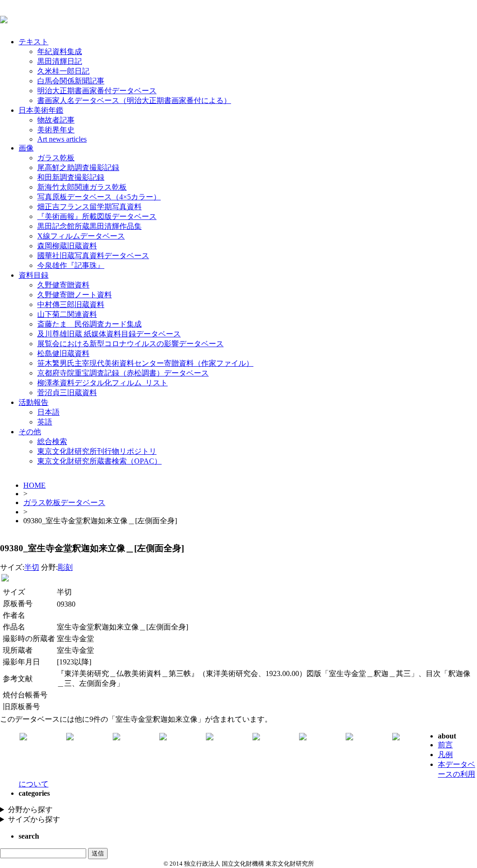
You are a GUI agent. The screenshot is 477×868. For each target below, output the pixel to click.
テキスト (33, 42)
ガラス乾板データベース (64, 502)
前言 (445, 745)
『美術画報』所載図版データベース (97, 216)
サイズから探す (34, 819)
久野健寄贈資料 (63, 285)
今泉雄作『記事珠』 (70, 265)
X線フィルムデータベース (81, 236)
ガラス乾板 (56, 158)
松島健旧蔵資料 (63, 353)
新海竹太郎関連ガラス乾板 (82, 187)
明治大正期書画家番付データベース (97, 91)
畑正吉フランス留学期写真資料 (89, 207)
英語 (44, 422)
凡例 (445, 755)
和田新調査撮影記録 (70, 177)
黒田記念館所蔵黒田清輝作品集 (89, 226)
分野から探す (30, 809)
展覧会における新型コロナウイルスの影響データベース (130, 344)
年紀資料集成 (59, 51)
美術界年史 (56, 130)
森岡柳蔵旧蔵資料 (67, 246)
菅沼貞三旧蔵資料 (67, 392)
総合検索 (52, 441)
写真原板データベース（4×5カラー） (99, 197)
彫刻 (65, 567)
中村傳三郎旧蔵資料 (70, 304)
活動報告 (33, 402)
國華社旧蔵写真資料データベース (93, 256)
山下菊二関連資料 (67, 314)
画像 (26, 148)
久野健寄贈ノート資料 (74, 295)
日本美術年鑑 (41, 110)
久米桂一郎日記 (63, 71)
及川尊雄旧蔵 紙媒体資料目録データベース (109, 334)
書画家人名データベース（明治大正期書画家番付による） (134, 100)
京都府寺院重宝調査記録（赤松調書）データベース (123, 373)
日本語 (48, 412)
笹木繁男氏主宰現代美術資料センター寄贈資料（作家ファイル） (145, 363)
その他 (30, 432)
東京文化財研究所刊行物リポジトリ (97, 451)
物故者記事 (56, 120)
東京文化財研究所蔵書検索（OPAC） (99, 461)
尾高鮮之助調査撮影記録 (78, 167)
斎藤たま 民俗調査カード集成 (89, 324)
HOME (34, 485)
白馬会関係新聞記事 (70, 81)
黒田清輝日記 (59, 61)
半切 (31, 567)
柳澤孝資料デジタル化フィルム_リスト (102, 383)
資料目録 (33, 275)
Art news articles (62, 139)
